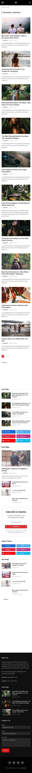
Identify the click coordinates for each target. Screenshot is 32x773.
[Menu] (3, 3)
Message (4, 737)
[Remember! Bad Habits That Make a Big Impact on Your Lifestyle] (16, 92)
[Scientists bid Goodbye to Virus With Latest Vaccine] (16, 228)
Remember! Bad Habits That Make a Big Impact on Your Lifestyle (20, 395)
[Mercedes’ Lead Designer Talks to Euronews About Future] (16, 25)
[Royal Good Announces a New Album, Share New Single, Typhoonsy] (16, 261)
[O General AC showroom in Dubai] (6, 484)
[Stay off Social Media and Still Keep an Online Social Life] (16, 193)
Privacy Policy (15, 532)
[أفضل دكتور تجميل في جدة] (6, 492)
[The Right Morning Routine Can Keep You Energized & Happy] (16, 126)
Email (3, 731)
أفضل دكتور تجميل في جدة (18, 490)
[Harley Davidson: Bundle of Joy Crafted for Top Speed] (16, 59)
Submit (5, 750)
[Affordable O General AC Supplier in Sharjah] (16, 458)
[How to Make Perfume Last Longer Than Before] (16, 159)
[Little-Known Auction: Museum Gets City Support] (16, 295)
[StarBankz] (16, 2)
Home (3, 7)
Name (3, 725)
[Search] (29, 3)
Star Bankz (23, 768)
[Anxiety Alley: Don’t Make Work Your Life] (16, 328)
